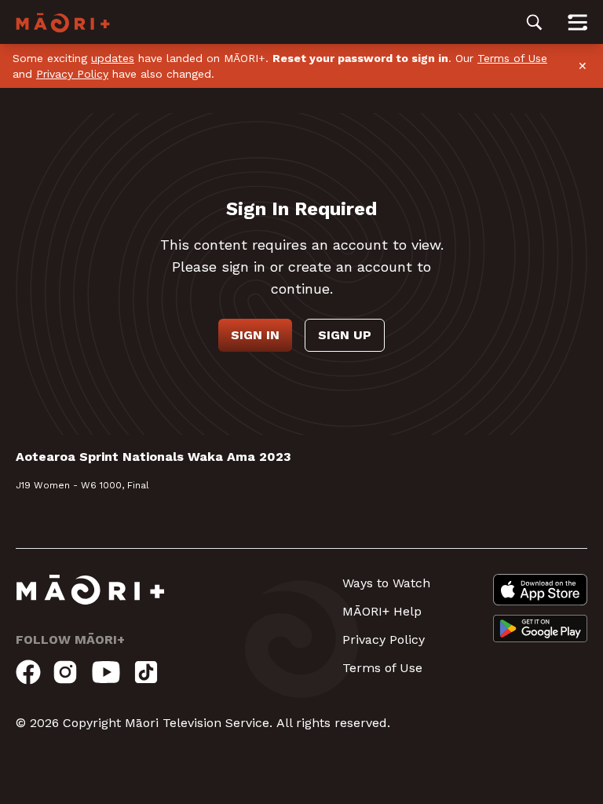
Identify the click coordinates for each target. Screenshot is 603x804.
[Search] (534, 22)
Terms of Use (512, 58)
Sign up (344, 334)
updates (112, 58)
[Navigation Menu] (577, 22)
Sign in (255, 334)
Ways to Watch (386, 583)
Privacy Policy (72, 74)
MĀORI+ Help (382, 611)
